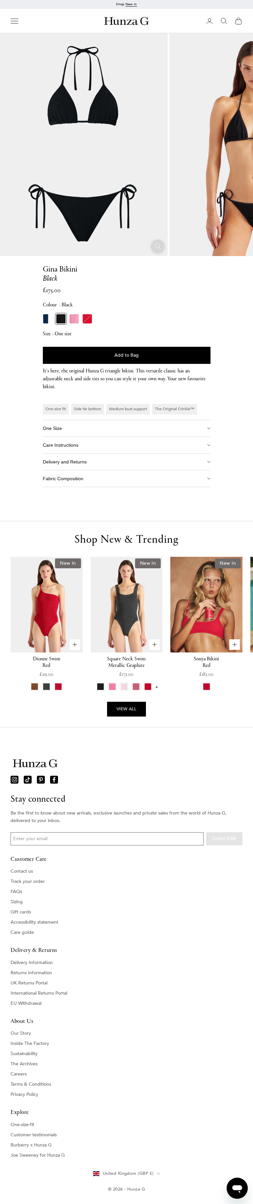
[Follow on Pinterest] (41, 780)
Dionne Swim (46, 662)
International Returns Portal (39, 993)
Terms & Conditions (31, 1084)
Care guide (22, 932)
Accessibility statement (34, 922)
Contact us (22, 871)
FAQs (16, 891)
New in (131, 4)
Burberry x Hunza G (31, 1145)
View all (126, 709)
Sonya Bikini (206, 662)
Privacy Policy (24, 1094)
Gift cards (21, 912)
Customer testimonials (34, 1135)
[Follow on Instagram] (14, 780)
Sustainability (24, 1054)
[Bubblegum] (74, 319)
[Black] (61, 319)
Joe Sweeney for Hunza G (38, 1155)
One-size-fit (22, 1124)
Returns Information (31, 973)
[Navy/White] (48, 319)
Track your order (28, 881)
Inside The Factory (30, 1043)
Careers (19, 1074)
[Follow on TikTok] (28, 780)
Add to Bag (126, 355)
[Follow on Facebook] (54, 780)
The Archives (24, 1064)
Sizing (17, 902)
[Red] (87, 319)
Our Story (21, 1033)
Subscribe (224, 839)
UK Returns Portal (29, 983)
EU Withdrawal (26, 1003)
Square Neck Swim (126, 662)
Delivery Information (32, 962)
